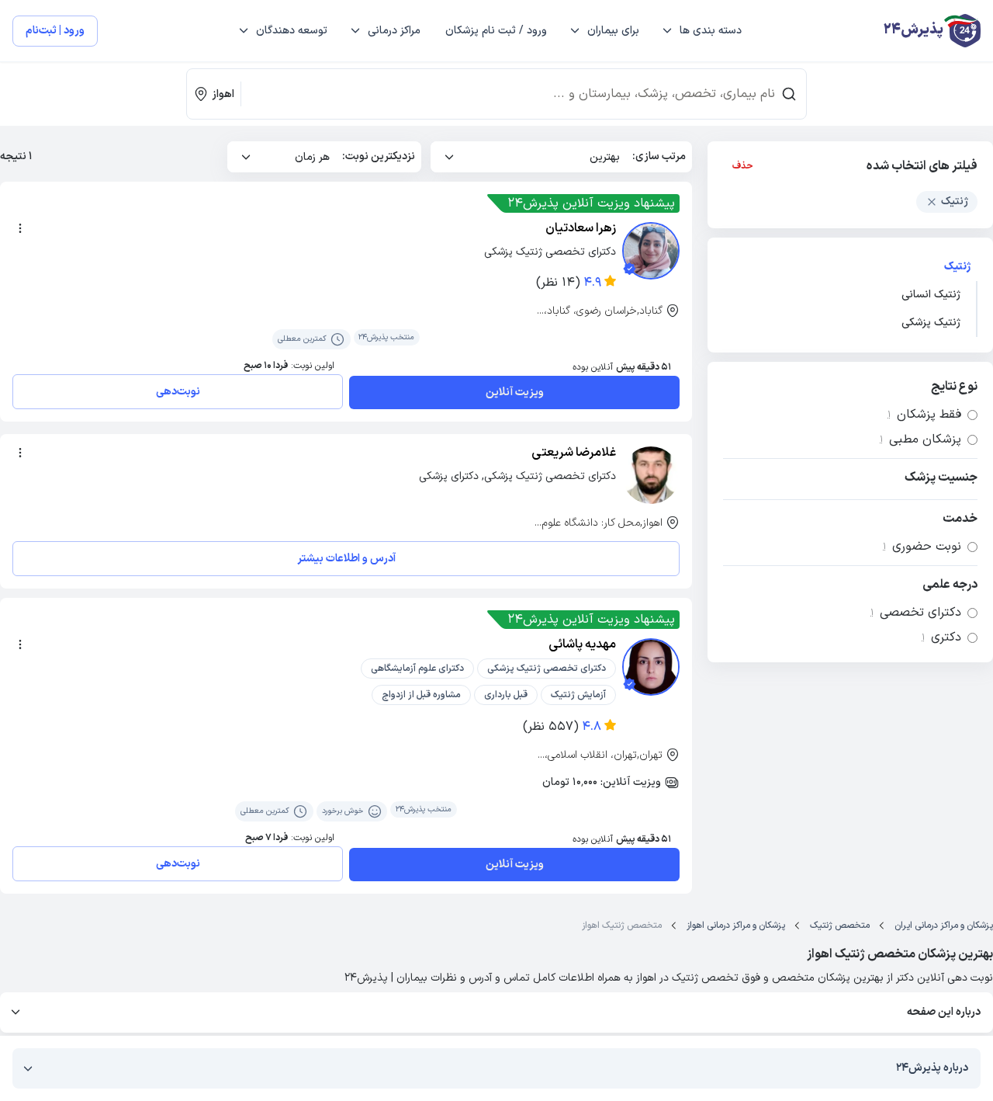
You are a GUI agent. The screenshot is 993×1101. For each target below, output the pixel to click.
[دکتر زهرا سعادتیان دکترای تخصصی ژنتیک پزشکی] (651, 251)
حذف (742, 166)
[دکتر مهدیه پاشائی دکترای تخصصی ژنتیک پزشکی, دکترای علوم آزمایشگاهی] (651, 667)
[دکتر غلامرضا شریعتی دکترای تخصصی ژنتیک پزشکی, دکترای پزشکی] (651, 475)
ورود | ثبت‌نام (55, 31)
